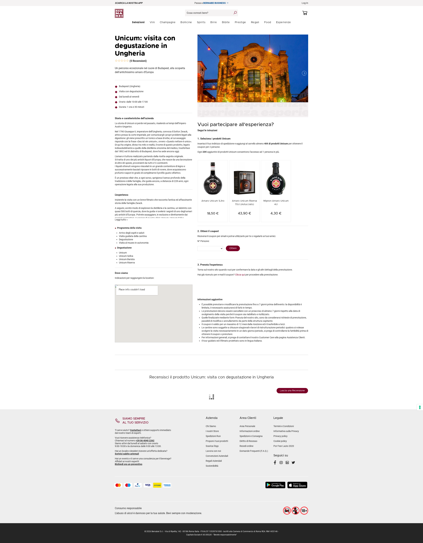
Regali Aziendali (214, 461)
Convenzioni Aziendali (217, 456)
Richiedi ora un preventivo (128, 464)
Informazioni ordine (250, 431)
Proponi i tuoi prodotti (217, 441)
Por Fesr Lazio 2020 (283, 446)
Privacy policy (280, 436)
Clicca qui (240, 274)
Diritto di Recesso (248, 441)
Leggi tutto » (121, 219)
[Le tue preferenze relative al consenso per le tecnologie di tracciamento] (420, 407)
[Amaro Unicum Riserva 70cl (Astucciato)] (244, 178)
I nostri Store (212, 431)
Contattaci (135, 430)
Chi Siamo (211, 426)
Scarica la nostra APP (128, 3)
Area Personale (247, 426)
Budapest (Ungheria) (129, 86)
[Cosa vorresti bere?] (235, 13)
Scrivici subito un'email (127, 453)
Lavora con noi (213, 451)
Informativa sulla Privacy (286, 431)
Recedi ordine (246, 446)
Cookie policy (280, 441)
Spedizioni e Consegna (251, 436)
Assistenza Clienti (296, 337)
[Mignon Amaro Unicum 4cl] (276, 178)
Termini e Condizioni (283, 426)
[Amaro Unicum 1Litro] (213, 178)
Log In (305, 3)
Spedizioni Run (213, 436)
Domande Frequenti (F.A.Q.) (254, 451)
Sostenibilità (212, 466)
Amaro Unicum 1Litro (212, 201)
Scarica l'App (212, 446)
